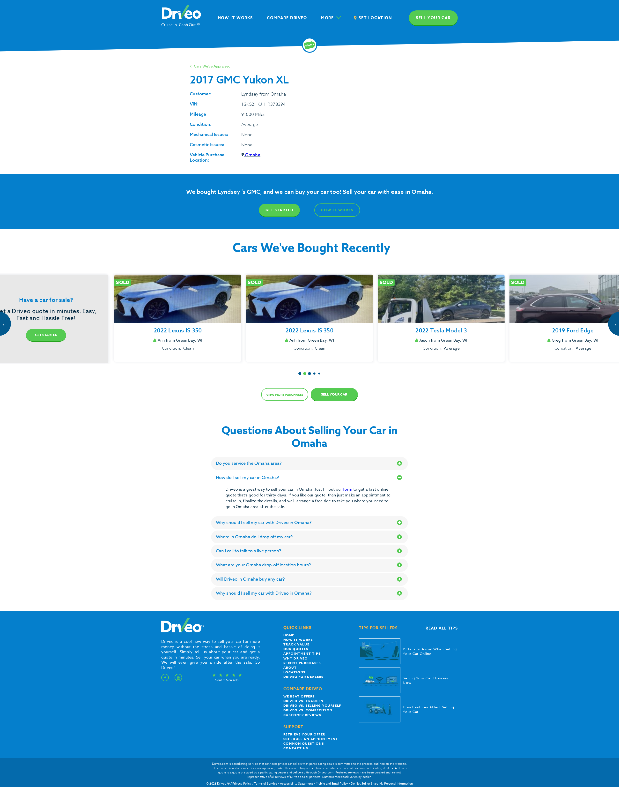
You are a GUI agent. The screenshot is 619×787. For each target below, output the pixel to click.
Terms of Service (265, 783)
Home (288, 635)
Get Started (279, 210)
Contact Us (295, 748)
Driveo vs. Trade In (303, 701)
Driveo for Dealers (303, 677)
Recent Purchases (302, 663)
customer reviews (302, 715)
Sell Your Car (334, 394)
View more (284, 394)
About (290, 667)
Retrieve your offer (304, 734)
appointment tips (302, 653)
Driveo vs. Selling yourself (312, 705)
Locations (294, 672)
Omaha (252, 155)
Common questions (303, 743)
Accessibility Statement (296, 783)
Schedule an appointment (310, 739)
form (348, 489)
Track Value (296, 644)
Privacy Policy (241, 783)
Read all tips (442, 628)
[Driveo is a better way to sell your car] (181, 631)
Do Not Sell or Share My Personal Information (382, 783)
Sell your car (433, 18)
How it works (298, 639)
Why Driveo (295, 658)
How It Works (337, 210)
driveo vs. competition (307, 710)
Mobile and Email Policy (332, 783)
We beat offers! (299, 696)
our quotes (295, 649)
